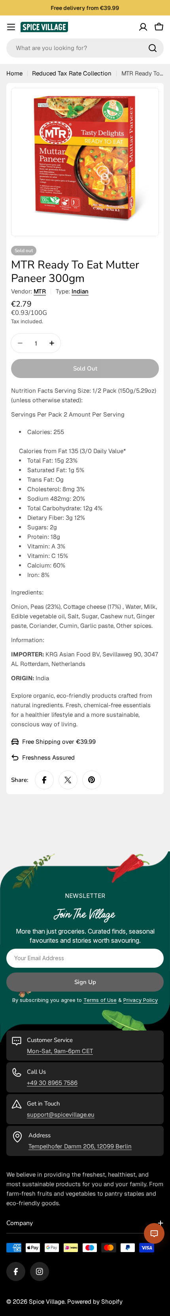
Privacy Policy (140, 1000)
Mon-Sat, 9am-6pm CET (60, 1051)
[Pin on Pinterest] (91, 779)
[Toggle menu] (11, 27)
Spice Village (46, 1301)
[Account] (143, 27)
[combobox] (85, 48)
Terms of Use (100, 1000)
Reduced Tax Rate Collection (71, 73)
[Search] (152, 48)
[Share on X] (68, 779)
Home (14, 73)
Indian (80, 291)
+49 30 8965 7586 (52, 1082)
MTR (40, 291)
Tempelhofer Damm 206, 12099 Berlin (80, 1146)
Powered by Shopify (95, 1301)
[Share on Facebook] (44, 779)
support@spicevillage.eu (60, 1114)
